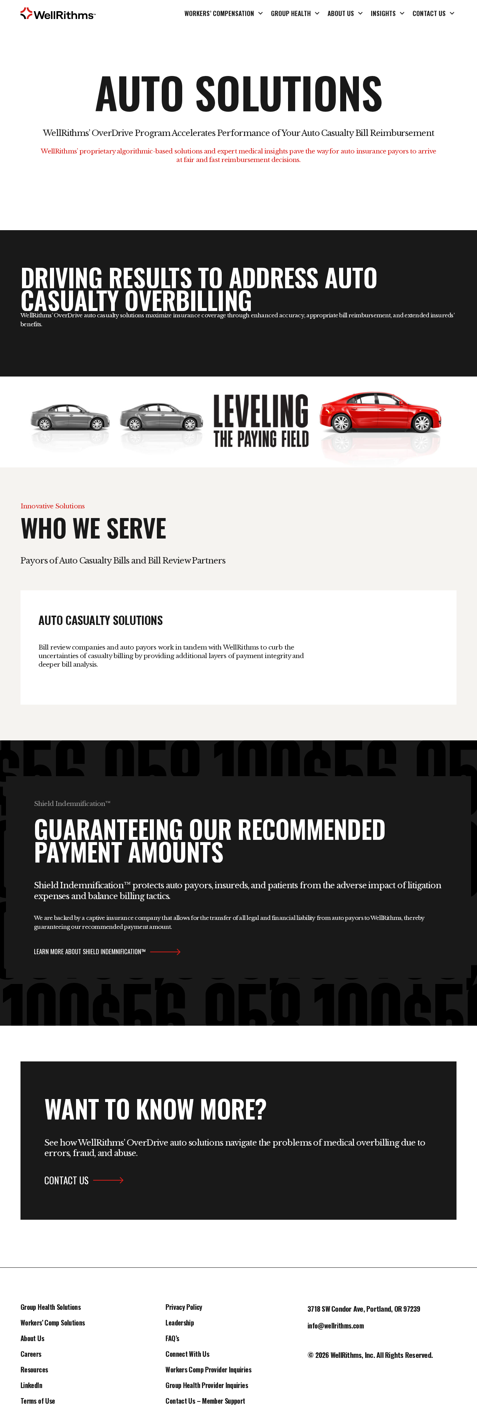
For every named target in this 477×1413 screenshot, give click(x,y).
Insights (383, 13)
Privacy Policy (183, 1308)
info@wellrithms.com (335, 1326)
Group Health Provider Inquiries (206, 1386)
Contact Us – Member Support (205, 1401)
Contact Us (429, 13)
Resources (34, 1370)
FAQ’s (172, 1339)
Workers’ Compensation (219, 13)
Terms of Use (37, 1401)
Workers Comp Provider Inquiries (208, 1370)
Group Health (291, 13)
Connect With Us (187, 1354)
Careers (30, 1354)
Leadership (179, 1323)
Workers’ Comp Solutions (52, 1323)
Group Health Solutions (50, 1308)
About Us (341, 13)
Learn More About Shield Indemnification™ (90, 951)
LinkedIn (31, 1386)
